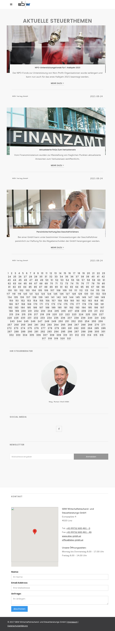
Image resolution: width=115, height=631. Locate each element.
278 (50, 328)
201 (30, 311)
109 (65, 290)
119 (19, 293)
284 (90, 328)
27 (25, 276)
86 (35, 286)
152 (23, 300)
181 (102, 304)
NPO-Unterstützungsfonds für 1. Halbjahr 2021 (57, 67)
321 (69, 338)
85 (30, 286)
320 (62, 338)
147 (90, 297)
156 (48, 300)
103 (28, 290)
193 (78, 307)
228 (9, 317)
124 (49, 293)
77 (87, 283)
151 (17, 300)
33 (56, 276)
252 (73, 321)
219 (48, 314)
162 (84, 300)
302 (11, 335)
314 (89, 335)
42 (103, 276)
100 (10, 290)
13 (55, 273)
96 (87, 286)
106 (46, 290)
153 (29, 300)
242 (103, 317)
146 (84, 297)
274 (23, 328)
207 (70, 311)
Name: (15, 571)
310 (65, 335)
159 (66, 300)
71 (56, 283)
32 (50, 276)
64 (20, 283)
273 (16, 328)
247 (40, 321)
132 (98, 293)
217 (36, 314)
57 (83, 280)
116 (103, 290)
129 (80, 293)
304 (25, 335)
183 (17, 307)
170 (35, 304)
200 (23, 311)
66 (30, 283)
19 (83, 273)
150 (11, 300)
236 (63, 317)
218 (42, 314)
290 (30, 331)
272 (9, 328)
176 (72, 304)
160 (72, 300)
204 (50, 311)
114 (92, 290)
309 (59, 335)
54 (67, 280)
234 (49, 317)
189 (54, 307)
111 (75, 290)
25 (14, 276)
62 (9, 283)
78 (92, 283)
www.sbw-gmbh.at (71, 536)
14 (60, 273)
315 (95, 335)
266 (70, 324)
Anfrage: (16, 593)
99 (103, 286)
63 (14, 283)
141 (53, 297)
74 (72, 283)
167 (17, 304)
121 (31, 293)
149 (103, 297)
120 (25, 293)
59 (93, 280)
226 (94, 314)
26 (20, 276)
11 (46, 273)
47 (30, 280)
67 (35, 283)
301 (103, 331)
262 (43, 324)
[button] (35, 532)
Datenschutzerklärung (17, 626)
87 (40, 286)
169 (29, 304)
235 (56, 317)
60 (98, 280)
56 (78, 280)
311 (71, 335)
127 (68, 293)
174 (60, 304)
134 (10, 297)
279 (57, 328)
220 (54, 314)
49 (41, 280)
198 (11, 311)
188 (47, 307)
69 (46, 283)
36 (72, 276)
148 (97, 297)
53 (62, 280)
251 (67, 321)
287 (9, 331)
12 (51, 273)
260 (30, 324)
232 (36, 317)
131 (92, 293)
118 (14, 293)
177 (78, 304)
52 (56, 280)
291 (36, 331)
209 (83, 311)
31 (46, 276)
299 (90, 331)
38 (82, 276)
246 (33, 321)
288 (16, 331)
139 (41, 297)
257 (9, 324)
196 (96, 307)
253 (80, 321)
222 (67, 314)
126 (62, 293)
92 (66, 286)
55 (72, 280)
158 (60, 300)
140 (47, 297)
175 (66, 304)
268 (83, 324)
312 (77, 335)
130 (86, 293)
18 (79, 273)
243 (12, 321)
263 (49, 324)
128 (74, 293)
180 (96, 304)
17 (74, 273)
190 (60, 307)
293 (49, 331)
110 (70, 290)
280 (63, 328)
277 (43, 328)
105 (40, 290)
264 (56, 324)
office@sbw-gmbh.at (72, 540)
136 (22, 297)
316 (102, 335)
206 (63, 311)
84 (25, 286)
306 (38, 335)
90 (56, 286)
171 (41, 304)
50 (47, 280)
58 (88, 280)
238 (76, 317)
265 (63, 324)
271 (103, 324)
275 (30, 328)
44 (14, 280)
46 (25, 280)
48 (36, 280)
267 (76, 324)
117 (8, 293)
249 (54, 321)
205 (57, 311)
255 (94, 321)
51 (52, 280)
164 (96, 300)
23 (103, 273)
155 (41, 300)
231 (29, 317)
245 (26, 321)
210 (90, 311)
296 (70, 331)
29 (35, 276)
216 (30, 314)
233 (42, 317)
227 (101, 314)
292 (43, 331)
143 (65, 297)
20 (88, 273)
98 (97, 286)
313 (83, 335)
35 (66, 276)
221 (61, 314)
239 (83, 317)
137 (28, 297)
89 (51, 286)
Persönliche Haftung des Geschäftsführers (58, 231)
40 (93, 276)
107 (52, 290)
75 (77, 283)
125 (56, 293)
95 (82, 286)
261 (36, 324)
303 (18, 335)
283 (83, 328)
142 (59, 297)
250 (60, 321)
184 (23, 307)
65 (25, 283)
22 (98, 273)
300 (97, 331)
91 (61, 286)
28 (30, 276)
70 (51, 283)
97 (92, 286)
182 (10, 307)
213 (11, 314)
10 (42, 273)
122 (37, 293)
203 (43, 311)
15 (65, 273)
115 (97, 290)
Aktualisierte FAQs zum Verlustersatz (57, 149)
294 (56, 331)
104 (34, 290)
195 (90, 307)
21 (93, 273)
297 (76, 331)
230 (23, 317)
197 (102, 307)
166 (11, 304)
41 (98, 276)
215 (24, 314)
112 (81, 290)
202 (36, 311)
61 (104, 280)
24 (9, 276)
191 (65, 307)
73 (66, 283)
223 (74, 314)
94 (76, 286)
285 (96, 328)
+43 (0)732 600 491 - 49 (78, 532)
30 (41, 276)
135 (16, 297)
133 (104, 293)
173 (53, 304)
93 (71, 286)
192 (71, 307)
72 (61, 283)
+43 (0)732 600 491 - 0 (78, 528)
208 (77, 311)
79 (98, 283)
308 (52, 335)
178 (84, 304)
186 (35, 307)
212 (102, 311)
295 (63, 331)
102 (22, 290)
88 (45, 286)
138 (34, 297)
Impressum (72, 622)
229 (16, 317)
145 (78, 297)
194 (84, 307)
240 (90, 317)
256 (100, 321)
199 (17, 311)
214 (17, 314)
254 (87, 321)
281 (70, 328)
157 (54, 300)
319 (56, 338)
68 (41, 283)
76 (82, 283)
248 (47, 321)
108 (58, 290)
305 (32, 335)
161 (78, 300)
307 (45, 335)
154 (35, 300)
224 (81, 314)
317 (44, 338)
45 (20, 280)
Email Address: (19, 582)
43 (9, 280)
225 (88, 314)
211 (96, 311)
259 (23, 324)
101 (15, 290)
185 (29, 307)
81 (9, 286)
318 (50, 338)
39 (87, 276)
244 (19, 321)
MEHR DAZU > (57, 83)
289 (23, 331)
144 (71, 297)
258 (16, 324)
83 (19, 286)
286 (103, 328)
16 (69, 273)
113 (86, 290)
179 (90, 304)
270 (97, 324)
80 (103, 283)
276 (36, 328)
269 (90, 324)
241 (97, 317)
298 (83, 331)
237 (70, 317)
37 (77, 276)
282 (76, 328)
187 (41, 307)
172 (47, 304)
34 (61, 276)
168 (23, 304)
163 (90, 300)
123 (43, 293)
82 (14, 286)
